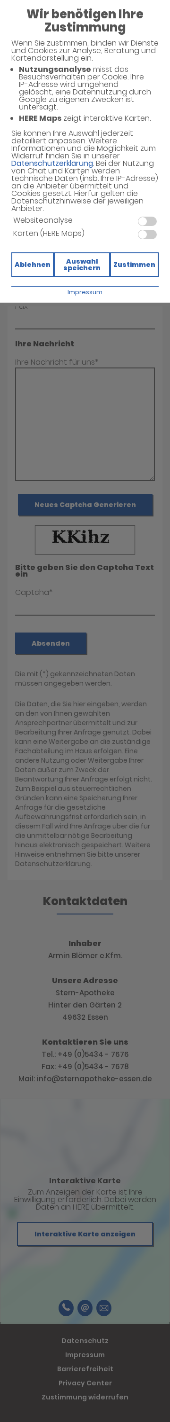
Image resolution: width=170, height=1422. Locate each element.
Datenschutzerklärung (52, 163)
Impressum (85, 292)
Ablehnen (33, 264)
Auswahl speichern (82, 265)
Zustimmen (134, 264)
